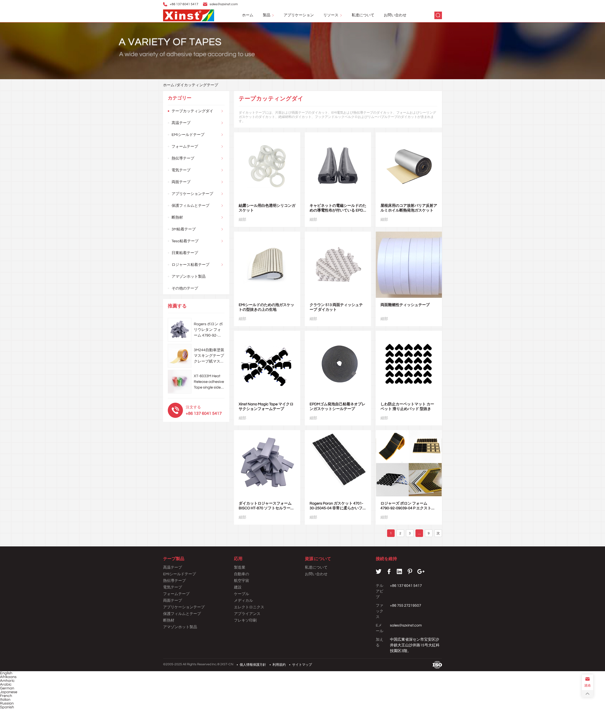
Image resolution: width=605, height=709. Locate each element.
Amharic (7, 681)
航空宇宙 (241, 581)
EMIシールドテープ (188, 135)
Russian (7, 703)
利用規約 (279, 664)
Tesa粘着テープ (185, 241)
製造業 (239, 567)
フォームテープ (185, 146)
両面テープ (181, 182)
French (6, 696)
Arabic (6, 684)
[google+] (421, 571)
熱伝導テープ (183, 158)
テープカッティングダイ (192, 111)
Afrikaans (8, 677)
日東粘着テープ (185, 253)
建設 (238, 587)
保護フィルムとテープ (190, 206)
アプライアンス (247, 614)
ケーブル (241, 594)
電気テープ (181, 170)
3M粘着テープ (184, 229)
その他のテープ (185, 288)
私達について (363, 15)
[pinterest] (410, 571)
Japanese (8, 692)
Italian (5, 699)
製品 (266, 15)
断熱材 (177, 217)
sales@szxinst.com (224, 4)
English (6, 673)
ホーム (247, 15)
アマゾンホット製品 (189, 276)
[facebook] (389, 571)
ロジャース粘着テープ (190, 265)
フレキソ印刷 (245, 620)
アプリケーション (299, 15)
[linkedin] (399, 571)
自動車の (241, 574)
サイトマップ (302, 664)
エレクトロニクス (249, 607)
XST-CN (227, 664)
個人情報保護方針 (253, 664)
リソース (330, 15)
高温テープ (181, 123)
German (7, 688)
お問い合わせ (395, 15)
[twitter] (378, 571)
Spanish (7, 707)
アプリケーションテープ (192, 194)
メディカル (243, 600)
